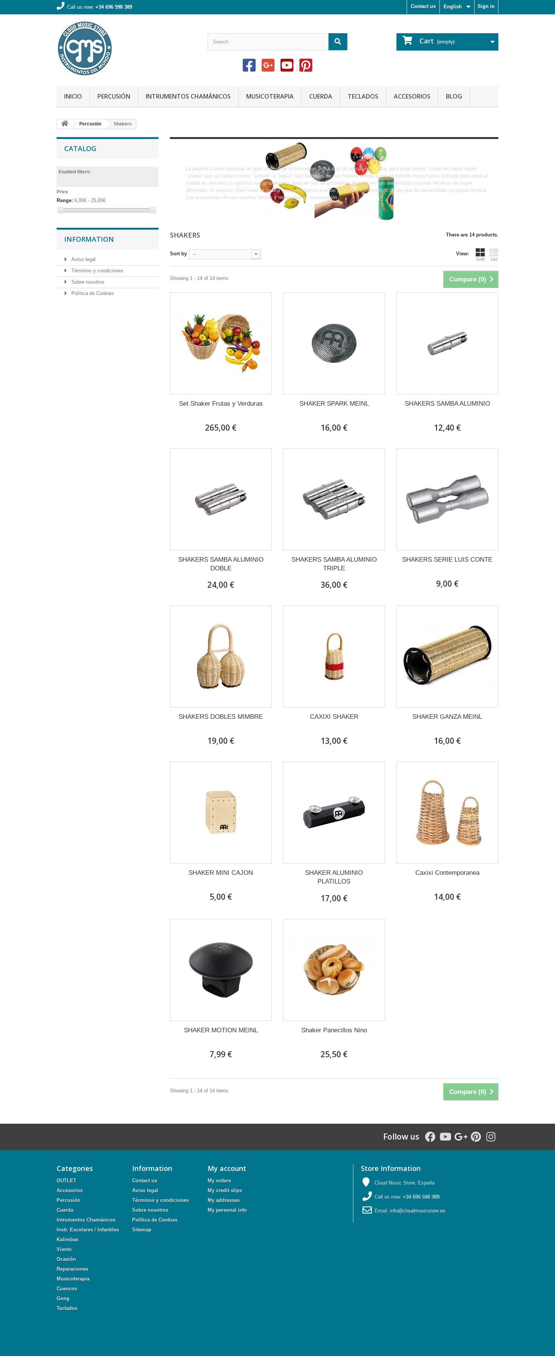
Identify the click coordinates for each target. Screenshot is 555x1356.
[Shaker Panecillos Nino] (334, 970)
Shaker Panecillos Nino (334, 1030)
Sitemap (141, 1229)
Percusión (113, 96)
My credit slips (225, 1190)
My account (227, 1168)
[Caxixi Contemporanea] (447, 812)
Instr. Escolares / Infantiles (88, 1229)
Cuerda (320, 96)
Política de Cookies (92, 293)
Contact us (423, 6)
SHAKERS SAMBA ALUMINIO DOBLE (221, 564)
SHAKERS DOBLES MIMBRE (221, 716)
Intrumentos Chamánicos (188, 96)
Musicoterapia (270, 96)
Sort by (178, 253)
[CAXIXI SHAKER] (334, 656)
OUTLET (66, 1180)
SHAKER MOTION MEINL (221, 1030)
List (494, 259)
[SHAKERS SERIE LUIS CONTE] (447, 499)
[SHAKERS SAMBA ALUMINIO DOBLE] (221, 499)
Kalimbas (68, 1239)
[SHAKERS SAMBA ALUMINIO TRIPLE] (334, 499)
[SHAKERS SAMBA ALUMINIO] (447, 343)
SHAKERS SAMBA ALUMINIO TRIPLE (334, 564)
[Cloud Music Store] (126, 48)
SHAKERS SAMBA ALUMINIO (447, 403)
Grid (480, 259)
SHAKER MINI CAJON (220, 872)
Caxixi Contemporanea (447, 872)
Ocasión (66, 1259)
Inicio (73, 96)
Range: (65, 200)
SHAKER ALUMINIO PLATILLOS (334, 877)
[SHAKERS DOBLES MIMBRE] (221, 656)
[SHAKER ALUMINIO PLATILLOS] (334, 812)
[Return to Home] (64, 124)
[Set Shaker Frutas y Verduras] (221, 343)
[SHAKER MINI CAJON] (221, 812)
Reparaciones (72, 1269)
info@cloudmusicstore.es (418, 1211)
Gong (63, 1298)
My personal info (227, 1210)
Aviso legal (83, 259)
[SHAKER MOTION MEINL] (221, 970)
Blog (454, 96)
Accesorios (412, 96)
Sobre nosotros (87, 282)
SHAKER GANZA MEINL (447, 716)
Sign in (486, 6)
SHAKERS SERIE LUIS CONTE (447, 559)
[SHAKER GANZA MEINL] (447, 656)
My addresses (224, 1200)
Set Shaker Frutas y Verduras (221, 403)
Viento (64, 1249)
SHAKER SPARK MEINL (334, 403)
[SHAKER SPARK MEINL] (334, 343)
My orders (219, 1180)
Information (89, 239)
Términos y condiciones (96, 270)
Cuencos (67, 1288)
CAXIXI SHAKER (334, 716)
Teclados (363, 96)
